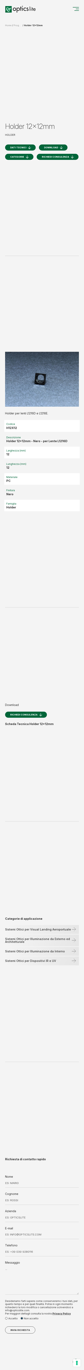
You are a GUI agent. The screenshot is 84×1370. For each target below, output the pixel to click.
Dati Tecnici (18, 147)
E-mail (9, 1228)
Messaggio (12, 1262)
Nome (9, 1176)
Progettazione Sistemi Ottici (18, 25)
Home (8, 25)
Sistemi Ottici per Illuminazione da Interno (35, 951)
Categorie (17, 156)
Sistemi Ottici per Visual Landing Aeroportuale (38, 929)
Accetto (13, 1318)
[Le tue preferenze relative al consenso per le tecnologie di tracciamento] (77, 1363)
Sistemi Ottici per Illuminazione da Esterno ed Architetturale (37, 940)
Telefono (11, 1245)
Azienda (10, 1211)
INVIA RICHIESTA (20, 1330)
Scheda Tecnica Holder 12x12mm (29, 724)
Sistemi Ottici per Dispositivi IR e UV (30, 961)
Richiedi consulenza (55, 156)
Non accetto (31, 1318)
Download (51, 147)
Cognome (11, 1194)
